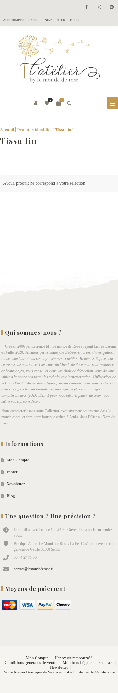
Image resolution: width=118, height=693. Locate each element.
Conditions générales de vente (30, 663)
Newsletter (55, 20)
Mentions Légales (78, 663)
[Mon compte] (36, 103)
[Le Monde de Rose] (59, 60)
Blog (74, 20)
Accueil (7, 129)
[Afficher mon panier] (58, 103)
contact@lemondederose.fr (33, 569)
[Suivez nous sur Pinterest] (111, 7)
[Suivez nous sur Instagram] (99, 7)
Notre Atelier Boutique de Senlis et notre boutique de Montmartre (59, 672)
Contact (106, 663)
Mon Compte (13, 20)
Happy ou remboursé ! (73, 658)
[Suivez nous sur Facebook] (86, 7)
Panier (34, 20)
